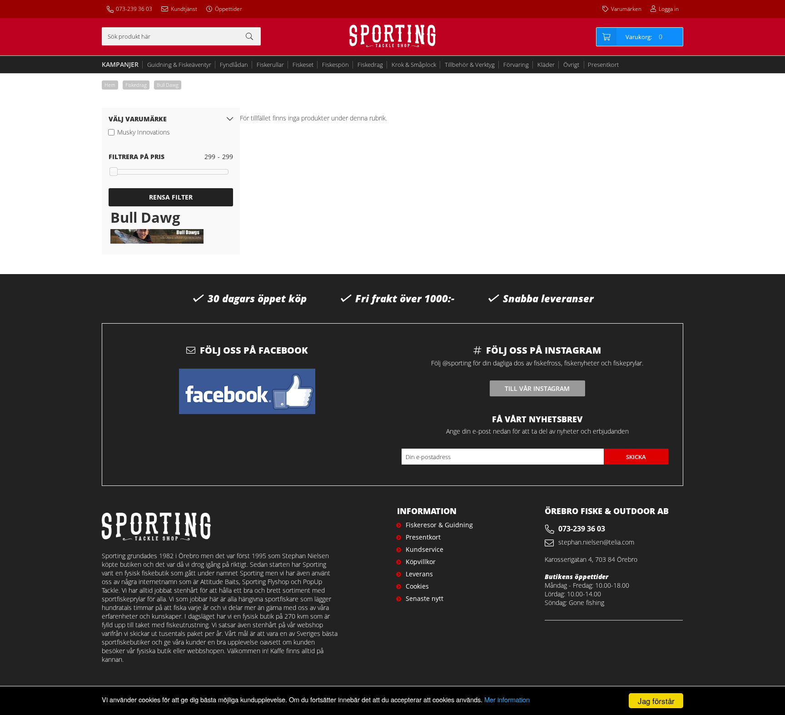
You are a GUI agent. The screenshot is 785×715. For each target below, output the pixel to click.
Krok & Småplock (414, 64)
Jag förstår (656, 700)
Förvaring (516, 64)
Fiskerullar (270, 64)
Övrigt (571, 64)
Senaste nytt (424, 598)
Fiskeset (303, 64)
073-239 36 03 (134, 9)
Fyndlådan (234, 64)
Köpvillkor (421, 561)
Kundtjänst (184, 9)
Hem (109, 84)
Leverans (419, 574)
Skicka (636, 457)
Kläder (546, 64)
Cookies (417, 586)
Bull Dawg (168, 84)
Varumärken (626, 9)
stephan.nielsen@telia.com (596, 542)
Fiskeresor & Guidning (439, 524)
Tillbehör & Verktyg (470, 64)
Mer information (507, 699)
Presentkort (603, 64)
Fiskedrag (370, 64)
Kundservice (424, 549)
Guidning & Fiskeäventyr (179, 64)
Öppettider (228, 9)
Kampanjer (120, 64)
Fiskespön (335, 64)
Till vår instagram (537, 388)
